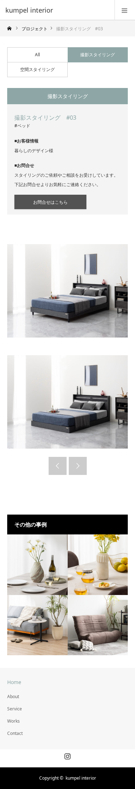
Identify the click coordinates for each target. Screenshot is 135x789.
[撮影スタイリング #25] (37, 625)
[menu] (124, 10)
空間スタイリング (37, 69)
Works (13, 721)
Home (14, 682)
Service (14, 709)
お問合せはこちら (50, 202)
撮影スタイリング (97, 55)
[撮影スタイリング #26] (98, 564)
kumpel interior (29, 10)
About (13, 696)
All (37, 55)
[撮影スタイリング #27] (37, 564)
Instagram (66, 754)
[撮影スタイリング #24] (98, 625)
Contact (15, 733)
